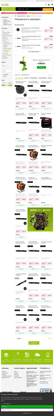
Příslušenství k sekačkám (7, 51)
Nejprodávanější (19, 78)
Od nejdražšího (33, 78)
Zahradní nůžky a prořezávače (6, 33)
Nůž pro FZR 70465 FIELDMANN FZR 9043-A (21, 114)
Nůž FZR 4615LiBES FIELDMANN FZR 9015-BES (46, 178)
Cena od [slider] (3, 85)
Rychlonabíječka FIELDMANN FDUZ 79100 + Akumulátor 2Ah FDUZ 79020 (32, 384)
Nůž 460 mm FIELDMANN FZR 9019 (33, 178)
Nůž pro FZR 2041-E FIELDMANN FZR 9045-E (34, 306)
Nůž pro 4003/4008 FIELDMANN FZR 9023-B (34, 274)
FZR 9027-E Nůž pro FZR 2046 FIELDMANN (34, 114)
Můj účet (16, 373)
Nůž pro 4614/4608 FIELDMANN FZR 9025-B (31, 36)
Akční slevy (47, 9)
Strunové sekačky (7, 48)
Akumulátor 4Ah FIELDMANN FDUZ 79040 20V (32, 372)
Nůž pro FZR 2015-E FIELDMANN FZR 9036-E (46, 274)
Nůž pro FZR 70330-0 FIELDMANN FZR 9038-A (21, 210)
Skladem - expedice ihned (6, 20)
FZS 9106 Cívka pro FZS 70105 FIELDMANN (30, 28)
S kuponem (47, 30)
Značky (5, 1)
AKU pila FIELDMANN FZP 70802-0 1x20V (32, 378)
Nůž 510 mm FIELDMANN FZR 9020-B (46, 146)
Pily (3, 31)
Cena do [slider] (10, 85)
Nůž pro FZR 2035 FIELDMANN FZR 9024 (20, 306)
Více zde (41, 67)
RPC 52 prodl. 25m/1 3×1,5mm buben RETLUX (21, 178)
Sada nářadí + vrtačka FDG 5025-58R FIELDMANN (33, 376)
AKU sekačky (6, 42)
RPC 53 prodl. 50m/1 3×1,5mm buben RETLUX (34, 146)
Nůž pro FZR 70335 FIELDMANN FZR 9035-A (34, 242)
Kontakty (25, 1)
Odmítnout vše (27, 413)
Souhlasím (4, 406)
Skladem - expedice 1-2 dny (7, 23)
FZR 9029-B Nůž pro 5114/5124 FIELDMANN (20, 146)
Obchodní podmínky (6, 376)
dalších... (34, 343)
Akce (2, 1)
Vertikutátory (5, 39)
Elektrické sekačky (7, 43)
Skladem (50, 78)
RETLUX (4, 76)
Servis (13, 1)
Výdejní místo (21, 9)
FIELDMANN (5, 74)
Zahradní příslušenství (5, 57)
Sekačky (4, 40)
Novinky (26, 78)
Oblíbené (16, 374)
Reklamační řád (5, 377)
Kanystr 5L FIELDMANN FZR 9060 (46, 114)
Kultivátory (4, 37)
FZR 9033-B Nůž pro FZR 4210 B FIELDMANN (31, 45)
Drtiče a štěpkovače (7, 35)
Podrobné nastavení (7, 410)
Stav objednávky (19, 1)
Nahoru (19, 338)
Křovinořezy (5, 53)
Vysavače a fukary (6, 55)
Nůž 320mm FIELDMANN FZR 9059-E (21, 274)
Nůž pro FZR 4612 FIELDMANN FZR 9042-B (46, 306)
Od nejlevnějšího (42, 78)
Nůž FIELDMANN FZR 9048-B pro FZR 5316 (20, 242)
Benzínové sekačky (5, 46)
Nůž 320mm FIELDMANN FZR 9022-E (46, 242)
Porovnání (16, 376)
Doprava (10, 1)
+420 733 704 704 (41, 1)
